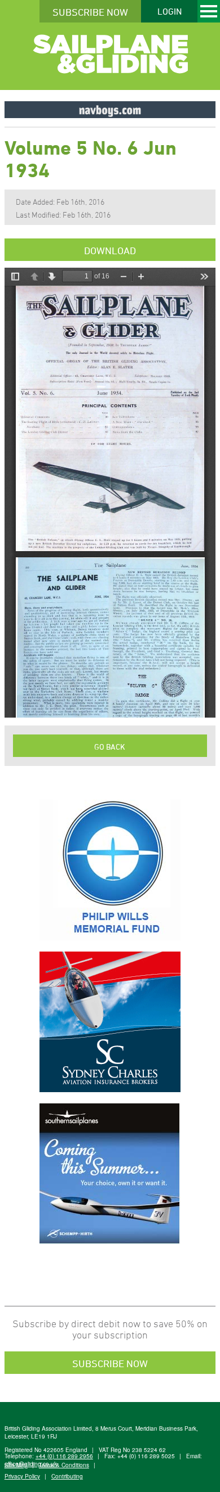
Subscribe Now (90, 11)
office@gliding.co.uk (31, 1464)
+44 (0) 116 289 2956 (64, 1456)
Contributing (67, 1476)
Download (110, 250)
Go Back (109, 746)
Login (169, 11)
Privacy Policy (22, 1476)
